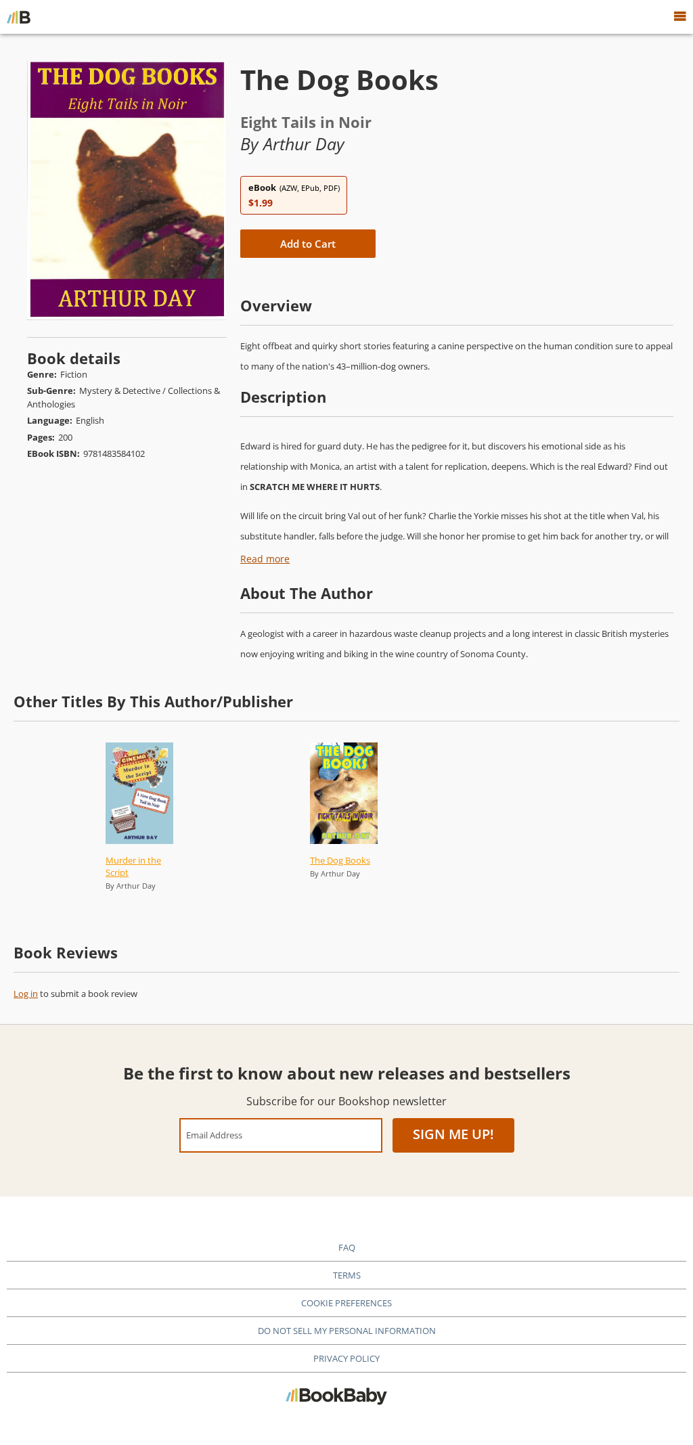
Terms (347, 1275)
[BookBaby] (18, 17)
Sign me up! (453, 1134)
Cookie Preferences (346, 1303)
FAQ (346, 1247)
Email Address (214, 1134)
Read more (265, 558)
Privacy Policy (346, 1358)
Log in (26, 993)
